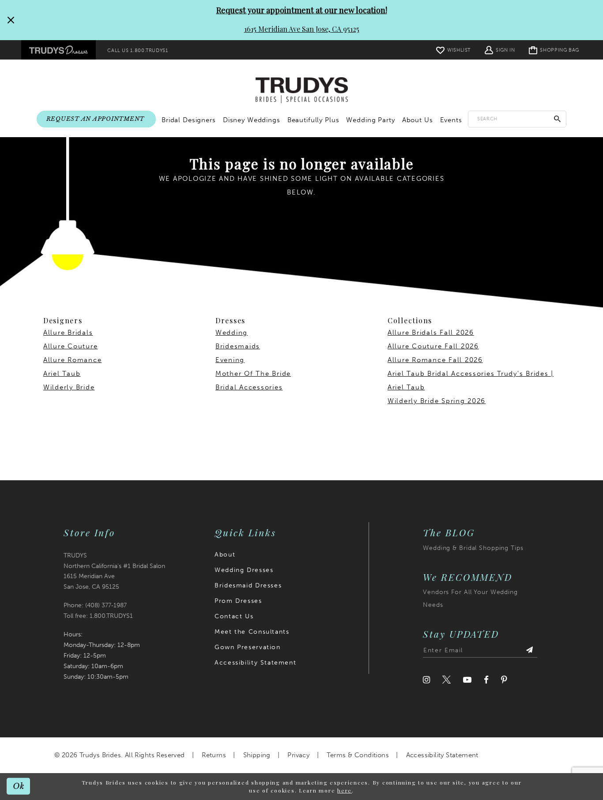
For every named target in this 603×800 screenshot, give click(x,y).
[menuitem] (58, 50)
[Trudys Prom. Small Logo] (58, 50)
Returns (214, 755)
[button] (500, 49)
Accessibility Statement (255, 662)
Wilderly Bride (68, 387)
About (225, 554)
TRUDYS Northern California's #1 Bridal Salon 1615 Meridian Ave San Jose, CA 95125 (114, 571)
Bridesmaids (237, 346)
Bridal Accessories (249, 387)
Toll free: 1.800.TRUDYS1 (98, 616)
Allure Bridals (68, 332)
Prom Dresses (238, 601)
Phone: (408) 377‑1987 (95, 605)
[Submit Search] (557, 119)
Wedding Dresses (244, 570)
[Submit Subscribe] (529, 650)
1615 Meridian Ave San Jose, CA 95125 (301, 29)
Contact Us (234, 616)
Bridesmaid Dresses (248, 585)
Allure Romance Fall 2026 (435, 360)
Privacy (298, 755)
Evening (230, 360)
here (344, 790)
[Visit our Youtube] (467, 679)
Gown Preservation (247, 647)
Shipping (257, 755)
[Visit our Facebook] (486, 679)
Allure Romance (72, 360)
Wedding (231, 332)
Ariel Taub (61, 374)
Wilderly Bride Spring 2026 (437, 401)
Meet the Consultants (252, 632)
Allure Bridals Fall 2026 (431, 332)
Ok (19, 786)
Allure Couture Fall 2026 (433, 346)
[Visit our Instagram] (426, 679)
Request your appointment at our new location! (301, 10)
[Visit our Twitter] (446, 680)
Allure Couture (70, 346)
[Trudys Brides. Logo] (302, 90)
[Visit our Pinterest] (504, 679)
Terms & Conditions (358, 755)
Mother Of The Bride (253, 374)
